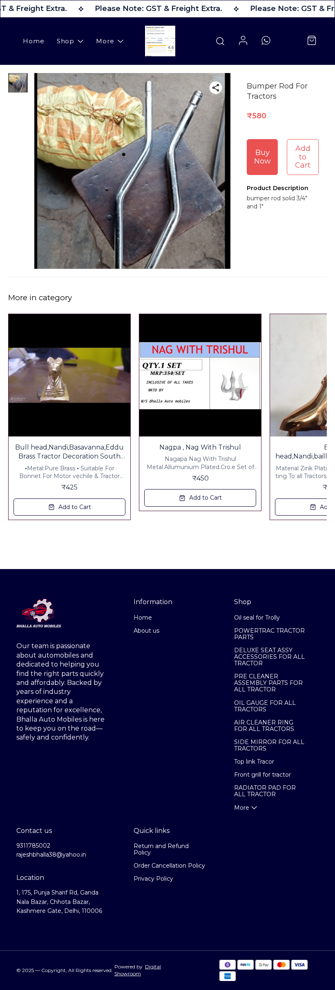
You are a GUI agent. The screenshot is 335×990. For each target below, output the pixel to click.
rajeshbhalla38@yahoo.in (51, 854)
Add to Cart (302, 157)
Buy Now (262, 157)
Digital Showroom (137, 970)
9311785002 (33, 845)
